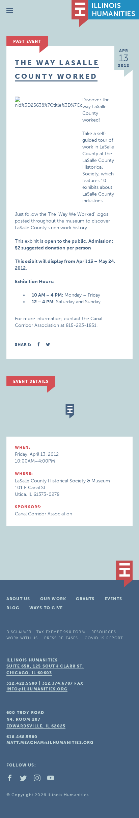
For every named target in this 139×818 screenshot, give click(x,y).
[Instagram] (40, 779)
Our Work (53, 599)
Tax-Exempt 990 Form (60, 632)
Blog (13, 608)
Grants (85, 599)
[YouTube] (53, 779)
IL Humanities (105, 13)
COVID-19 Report (104, 638)
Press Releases (61, 638)
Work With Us (22, 638)
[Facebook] (12, 779)
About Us (18, 599)
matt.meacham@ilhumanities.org (50, 742)
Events (113, 599)
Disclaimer (18, 632)
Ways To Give (46, 608)
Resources (103, 632)
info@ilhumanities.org (36, 689)
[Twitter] (26, 779)
